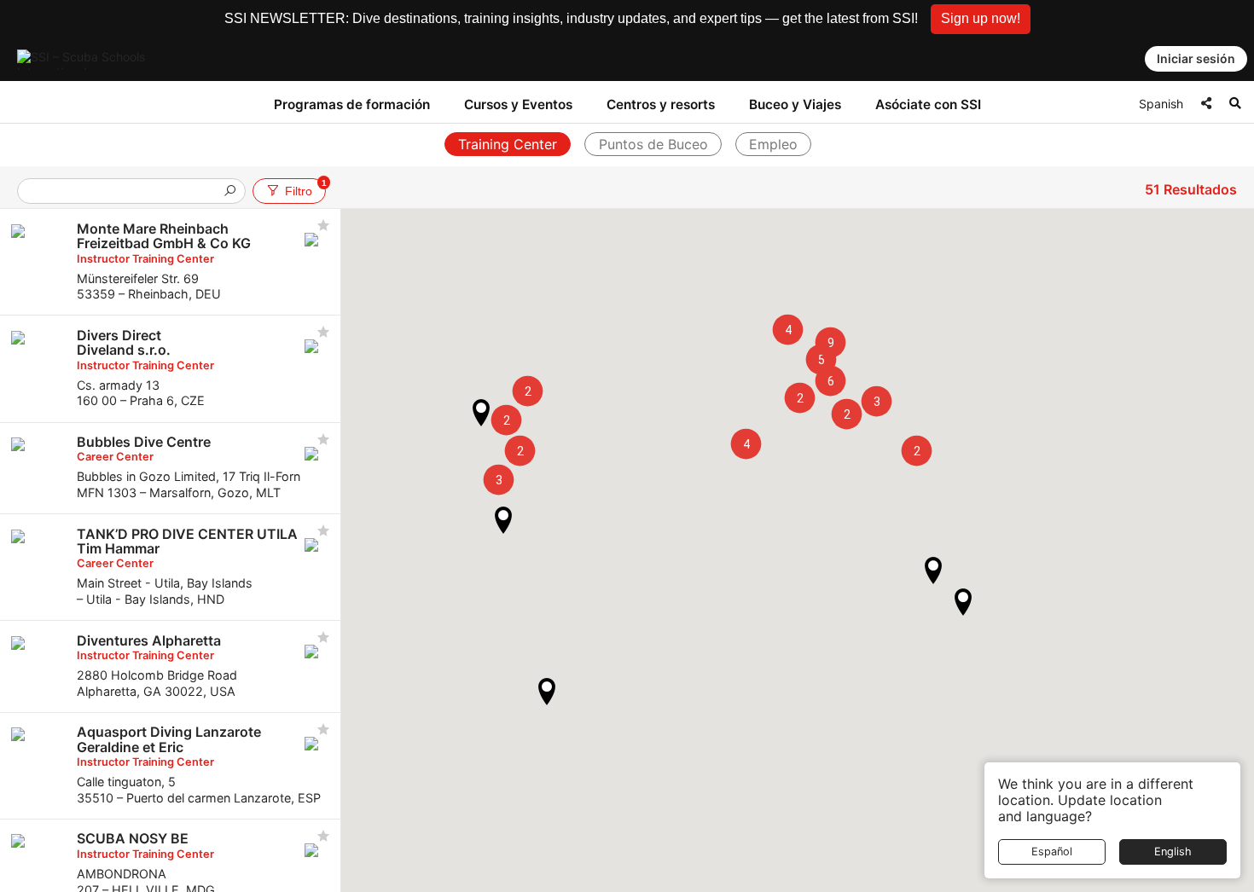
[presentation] (124, 192)
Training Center (507, 144)
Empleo (773, 144)
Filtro (305, 188)
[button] (980, 19)
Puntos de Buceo (653, 144)
